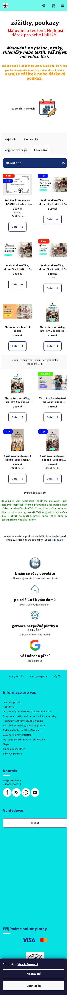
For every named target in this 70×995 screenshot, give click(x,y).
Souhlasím (34, 986)
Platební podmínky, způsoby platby (24, 726)
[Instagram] (16, 792)
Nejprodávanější (15, 150)
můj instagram (38, 676)
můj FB (56, 676)
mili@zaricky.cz (12, 781)
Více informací (28, 964)
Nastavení (34, 974)
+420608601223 (12, 784)
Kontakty (8, 707)
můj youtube (16, 676)
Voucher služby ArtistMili (17, 735)
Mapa (6, 744)
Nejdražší (11, 139)
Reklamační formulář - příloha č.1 (22, 730)
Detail (15, 227)
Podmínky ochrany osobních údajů (23, 721)
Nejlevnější (31, 139)
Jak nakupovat (11, 702)
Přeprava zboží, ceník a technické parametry (30, 716)
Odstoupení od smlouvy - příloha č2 (24, 740)
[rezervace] (47, 109)
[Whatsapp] (25, 792)
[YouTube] (35, 792)
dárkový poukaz (12, 754)
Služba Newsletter (14, 749)
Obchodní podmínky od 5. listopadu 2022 (27, 711)
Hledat (35, 823)
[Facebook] (7, 792)
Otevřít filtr (13, 163)
